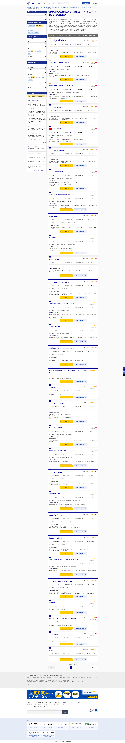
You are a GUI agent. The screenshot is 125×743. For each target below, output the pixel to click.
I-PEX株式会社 (58, 259)
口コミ (40, 3)
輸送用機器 (38, 77)
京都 (29, 96)
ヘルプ (75, 702)
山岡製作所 (52, 602)
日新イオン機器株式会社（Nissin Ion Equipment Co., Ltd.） (64, 371)
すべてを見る (43, 142)
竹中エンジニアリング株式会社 (57, 450)
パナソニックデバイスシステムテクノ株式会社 (61, 303)
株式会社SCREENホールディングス (63, 150)
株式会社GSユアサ (54, 216)
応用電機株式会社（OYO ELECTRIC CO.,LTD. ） (62, 348)
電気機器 (33, 96)
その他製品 (30, 79)
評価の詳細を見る (80, 56)
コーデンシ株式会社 (54, 326)
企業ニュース (40, 702)
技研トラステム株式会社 (55, 427)
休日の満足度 (38, 27)
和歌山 (29, 53)
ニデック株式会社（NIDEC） (62, 63)
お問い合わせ (40, 704)
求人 (46, 3)
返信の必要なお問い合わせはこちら (50, 709)
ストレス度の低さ (31, 27)
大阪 (29, 51)
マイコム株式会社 (54, 634)
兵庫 (35, 51)
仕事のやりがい (40, 96)
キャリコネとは (53, 702)
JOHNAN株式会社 (54, 387)
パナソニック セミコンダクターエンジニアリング (62, 581)
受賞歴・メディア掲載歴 (31, 704)
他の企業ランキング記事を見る (40, 170)
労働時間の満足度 (31, 25)
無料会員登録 (87, 3)
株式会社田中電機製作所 (55, 538)
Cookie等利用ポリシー (62, 704)
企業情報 (45, 704)
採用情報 (96, 720)
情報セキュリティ (71, 704)
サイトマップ (78, 704)
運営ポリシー (59, 702)
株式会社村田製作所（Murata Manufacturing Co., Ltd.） (67, 41)
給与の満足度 (30, 30)
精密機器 (43, 77)
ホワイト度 (37, 30)
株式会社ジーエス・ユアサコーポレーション (66, 559)
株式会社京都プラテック (55, 515)
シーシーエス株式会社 (60, 403)
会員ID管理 (47, 702)
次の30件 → (94, 667)
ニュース (53, 3)
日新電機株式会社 (58, 171)
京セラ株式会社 (58, 107)
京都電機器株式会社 (54, 493)
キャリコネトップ (30, 702)
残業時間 (37, 32)
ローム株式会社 (58, 128)
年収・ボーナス (31, 32)
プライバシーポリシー (53, 704)
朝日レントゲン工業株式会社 (57, 472)
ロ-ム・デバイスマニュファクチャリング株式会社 (62, 618)
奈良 (41, 51)
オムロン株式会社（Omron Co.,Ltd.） (64, 86)
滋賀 (38, 51)
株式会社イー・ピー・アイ (56, 650)
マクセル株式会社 (54, 238)
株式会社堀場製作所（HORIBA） (63, 194)
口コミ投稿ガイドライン (67, 702)
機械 (29, 77)
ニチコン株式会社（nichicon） (62, 282)
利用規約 (79, 702)
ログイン (95, 3)
